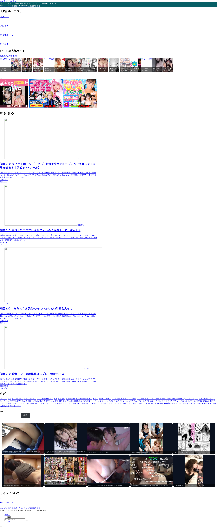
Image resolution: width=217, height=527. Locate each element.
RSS (1, 498)
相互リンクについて (8, 502)
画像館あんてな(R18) (8, 56)
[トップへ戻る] (1, 526)
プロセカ (4, 26)
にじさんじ (5, 44)
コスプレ (4, 16)
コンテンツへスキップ (9, 1)
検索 (2, 411)
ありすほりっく (7, 35)
